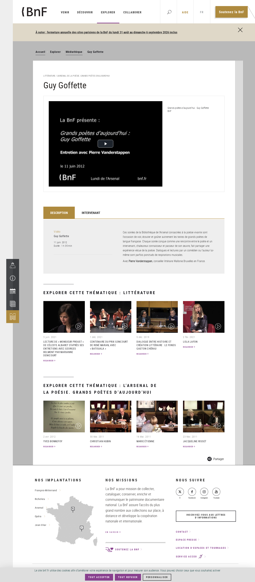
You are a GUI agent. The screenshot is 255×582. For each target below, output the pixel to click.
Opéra (38, 516)
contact (182, 531)
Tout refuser (128, 577)
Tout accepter (99, 577)
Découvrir (85, 12)
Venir (65, 12)
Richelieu (40, 499)
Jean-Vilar (40, 525)
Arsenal (39, 507)
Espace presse (186, 539)
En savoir (112, 532)
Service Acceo (187, 556)
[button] (12, 278)
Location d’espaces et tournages (201, 547)
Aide (185, 12)
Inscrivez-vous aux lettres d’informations (206, 516)
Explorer (108, 12)
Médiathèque (74, 52)
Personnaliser (157, 577)
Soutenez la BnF (231, 12)
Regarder (48, 360)
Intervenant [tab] (91, 213)
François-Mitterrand (46, 490)
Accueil (40, 52)
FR (201, 12)
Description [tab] (59, 213)
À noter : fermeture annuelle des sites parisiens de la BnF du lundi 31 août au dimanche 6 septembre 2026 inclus (106, 32)
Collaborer (132, 12)
